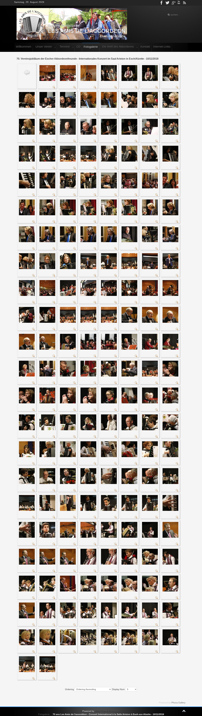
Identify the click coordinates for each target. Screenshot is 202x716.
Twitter (167, 2)
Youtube (178, 2)
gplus (173, 2)
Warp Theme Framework (107, 711)
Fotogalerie (44, 714)
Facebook (161, 2)
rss (184, 2)
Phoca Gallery (178, 702)
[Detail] (54, 87)
